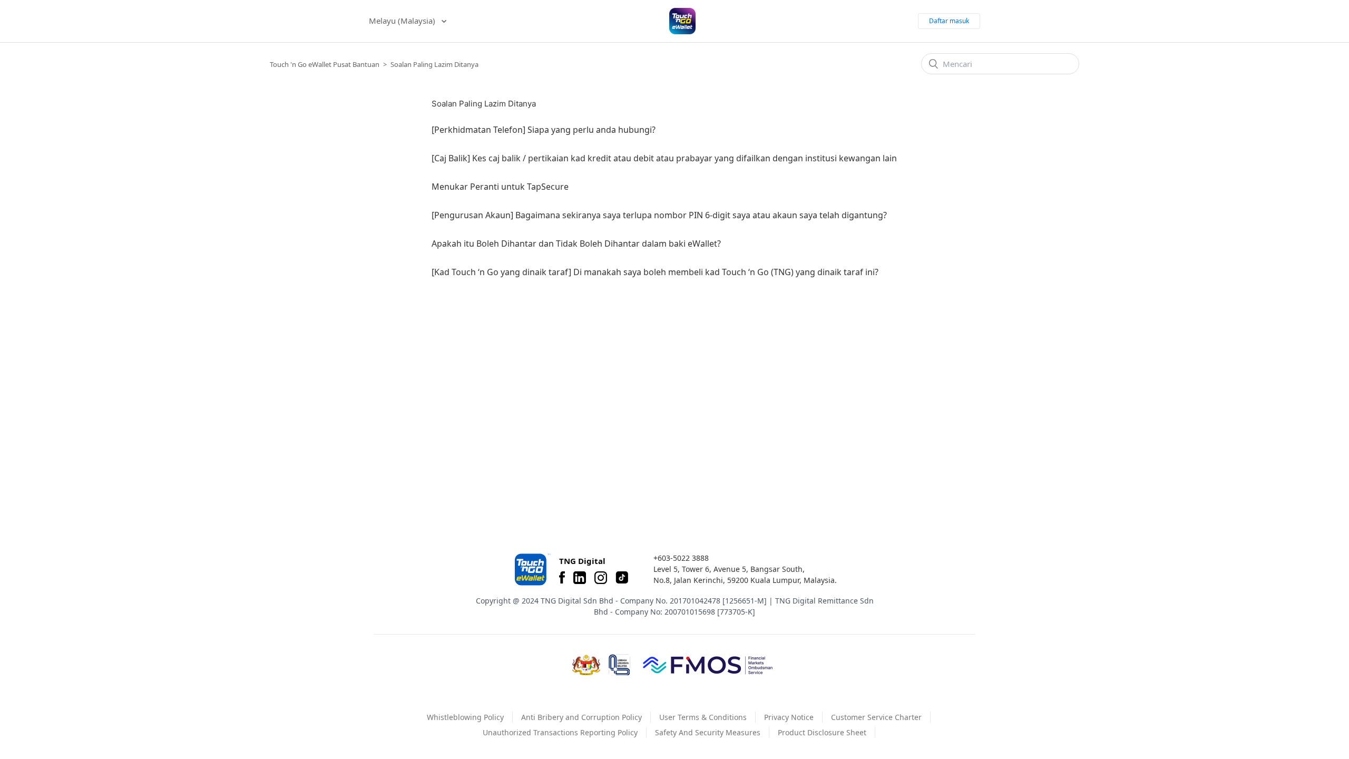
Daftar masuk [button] (949, 20)
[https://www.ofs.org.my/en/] (708, 664)
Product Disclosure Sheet (822, 732)
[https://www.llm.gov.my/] (619, 665)
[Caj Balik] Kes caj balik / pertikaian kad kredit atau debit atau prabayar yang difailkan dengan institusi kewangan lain (664, 158)
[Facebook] (562, 577)
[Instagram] (600, 577)
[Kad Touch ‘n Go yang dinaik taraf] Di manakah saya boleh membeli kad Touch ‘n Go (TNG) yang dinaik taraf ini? (655, 272)
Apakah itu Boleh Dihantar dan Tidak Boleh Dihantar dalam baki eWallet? (576, 243)
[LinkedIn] (579, 577)
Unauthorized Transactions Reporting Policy (560, 732)
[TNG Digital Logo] (682, 21)
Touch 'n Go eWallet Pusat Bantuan (324, 64)
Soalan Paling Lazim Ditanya (434, 64)
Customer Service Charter (876, 717)
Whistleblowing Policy (465, 717)
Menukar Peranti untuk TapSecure (500, 186)
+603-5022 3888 (681, 558)
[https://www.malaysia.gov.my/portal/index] (586, 665)
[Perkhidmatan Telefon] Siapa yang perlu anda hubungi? (544, 129)
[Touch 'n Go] (532, 569)
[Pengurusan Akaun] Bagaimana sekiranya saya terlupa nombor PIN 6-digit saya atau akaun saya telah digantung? (659, 215)
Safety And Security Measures (707, 732)
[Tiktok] (621, 577)
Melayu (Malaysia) (403, 20)
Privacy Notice (789, 717)
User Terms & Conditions (703, 717)
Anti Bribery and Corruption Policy (581, 717)
